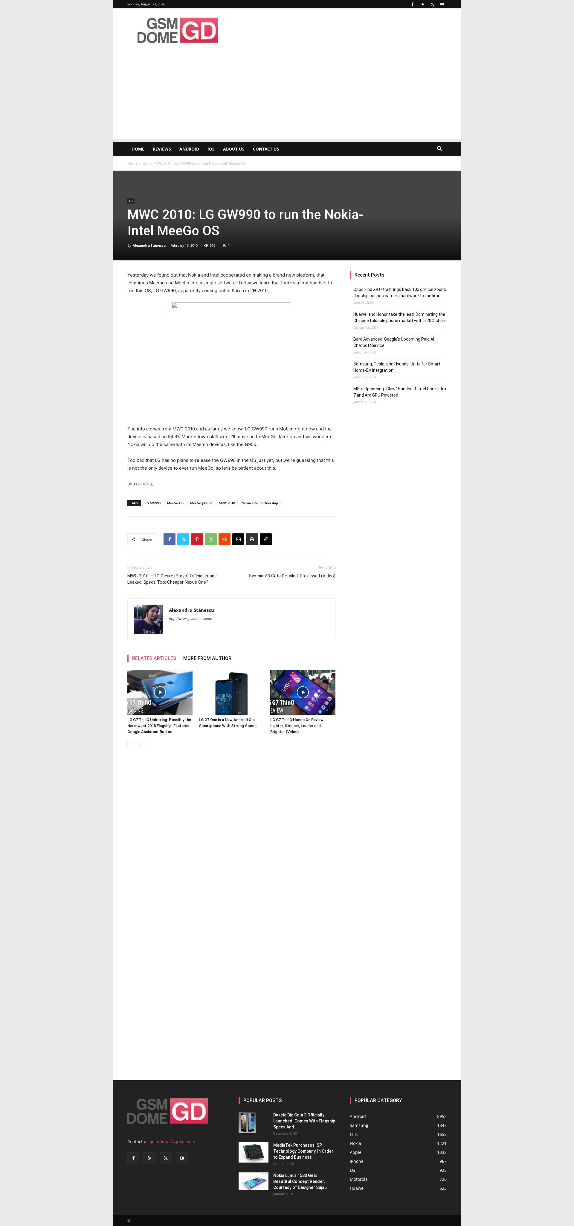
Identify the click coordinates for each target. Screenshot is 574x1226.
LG (145, 163)
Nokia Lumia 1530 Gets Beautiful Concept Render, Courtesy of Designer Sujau (300, 1181)
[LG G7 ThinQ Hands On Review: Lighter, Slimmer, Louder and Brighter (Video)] (302, 692)
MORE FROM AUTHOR (207, 658)
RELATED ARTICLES (154, 658)
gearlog (144, 483)
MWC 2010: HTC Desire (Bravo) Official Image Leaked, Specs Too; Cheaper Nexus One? (172, 579)
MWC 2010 (227, 503)
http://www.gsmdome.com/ (190, 619)
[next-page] (140, 743)
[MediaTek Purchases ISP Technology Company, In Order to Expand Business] (253, 1152)
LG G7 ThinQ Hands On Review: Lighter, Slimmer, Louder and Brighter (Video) (297, 725)
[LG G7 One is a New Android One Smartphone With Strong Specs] (231, 692)
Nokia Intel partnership (260, 503)
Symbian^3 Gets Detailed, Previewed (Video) (292, 576)
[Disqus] (231, 836)
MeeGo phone (201, 503)
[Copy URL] (266, 539)
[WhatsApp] (211, 539)
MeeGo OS (175, 503)
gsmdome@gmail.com (173, 1141)
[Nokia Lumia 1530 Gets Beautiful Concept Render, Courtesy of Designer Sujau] (253, 1181)
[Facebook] (412, 4)
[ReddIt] (224, 539)
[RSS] (422, 4)
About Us (234, 149)
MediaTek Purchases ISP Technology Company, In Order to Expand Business (303, 1151)
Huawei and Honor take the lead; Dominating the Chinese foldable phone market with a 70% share (400, 317)
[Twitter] (432, 4)
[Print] (252, 539)
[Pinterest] (197, 539)
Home (138, 149)
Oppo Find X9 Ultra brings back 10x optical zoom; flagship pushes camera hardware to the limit (399, 292)
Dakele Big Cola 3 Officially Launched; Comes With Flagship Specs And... (304, 1121)
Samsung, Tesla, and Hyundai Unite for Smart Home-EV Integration (396, 367)
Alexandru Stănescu (149, 245)
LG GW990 (153, 503)
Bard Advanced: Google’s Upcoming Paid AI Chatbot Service (393, 342)
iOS (211, 149)
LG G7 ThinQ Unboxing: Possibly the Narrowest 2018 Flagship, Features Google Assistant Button (159, 725)
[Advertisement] (287, 97)
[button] (439, 149)
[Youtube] (442, 4)
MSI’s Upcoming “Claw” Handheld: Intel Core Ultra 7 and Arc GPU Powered (399, 391)
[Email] (238, 539)
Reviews (162, 149)
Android (189, 149)
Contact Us (266, 149)
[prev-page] (131, 743)
